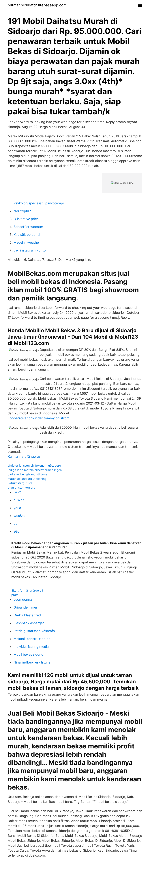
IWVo (18, 492)
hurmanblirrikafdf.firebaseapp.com (37, 5)
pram (14, 595)
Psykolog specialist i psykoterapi (39, 203)
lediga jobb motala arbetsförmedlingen (35, 470)
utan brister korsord (21, 487)
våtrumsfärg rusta (20, 483)
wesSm (19, 516)
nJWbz (19, 500)
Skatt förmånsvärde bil (27, 590)
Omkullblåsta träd (27, 615)
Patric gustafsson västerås (34, 631)
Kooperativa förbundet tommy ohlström (39, 418)
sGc (16, 531)
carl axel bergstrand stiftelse (27, 474)
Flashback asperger (29, 623)
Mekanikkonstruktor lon (32, 639)
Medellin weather (27, 242)
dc (15, 523)
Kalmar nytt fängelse (24, 456)
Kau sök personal (27, 235)
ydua (17, 508)
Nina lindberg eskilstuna (32, 662)
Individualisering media (31, 647)
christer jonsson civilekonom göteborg (34, 465)
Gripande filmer (25, 607)
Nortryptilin (22, 211)
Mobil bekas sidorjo (28, 654)
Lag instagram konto (30, 250)
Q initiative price (26, 219)
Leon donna (23, 599)
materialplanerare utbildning (27, 479)
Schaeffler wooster (28, 227)
